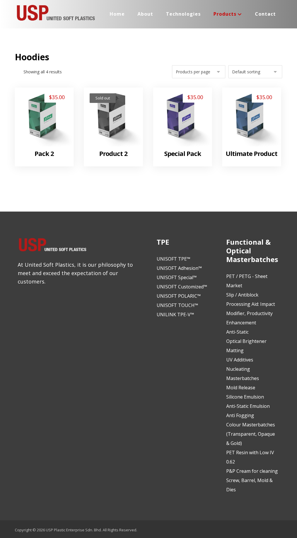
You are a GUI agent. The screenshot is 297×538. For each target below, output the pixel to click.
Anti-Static (237, 332)
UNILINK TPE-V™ (175, 314)
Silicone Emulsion (245, 397)
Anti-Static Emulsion (248, 406)
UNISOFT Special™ (177, 277)
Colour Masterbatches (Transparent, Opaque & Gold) (250, 433)
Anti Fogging (240, 415)
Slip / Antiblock (242, 295)
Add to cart (47, 131)
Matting (235, 350)
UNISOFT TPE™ (173, 259)
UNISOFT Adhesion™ (179, 268)
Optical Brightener (246, 341)
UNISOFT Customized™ (182, 286)
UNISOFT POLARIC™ (179, 296)
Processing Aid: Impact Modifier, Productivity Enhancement (250, 313)
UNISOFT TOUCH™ (177, 305)
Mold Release (240, 387)
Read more (116, 131)
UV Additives (239, 360)
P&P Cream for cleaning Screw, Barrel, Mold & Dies (252, 480)
